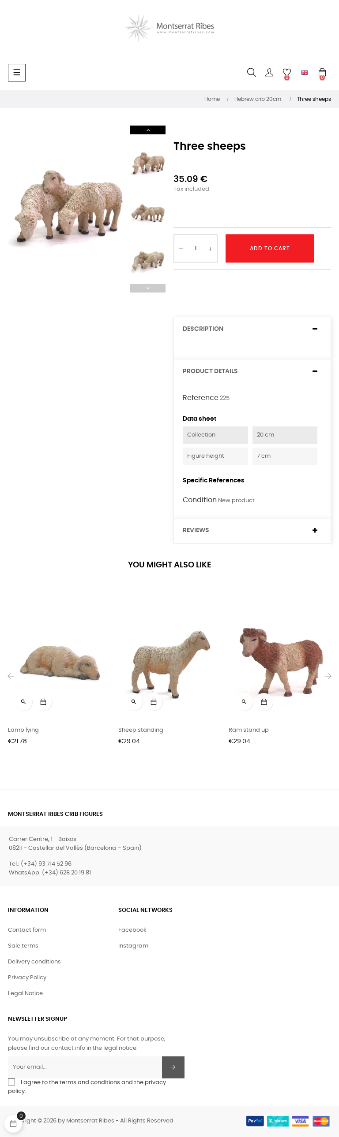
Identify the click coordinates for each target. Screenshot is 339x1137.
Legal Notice (25, 993)
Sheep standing (140, 730)
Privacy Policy (27, 978)
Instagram (133, 946)
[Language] (304, 72)
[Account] (269, 72)
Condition (200, 500)
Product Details (210, 371)
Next (148, 130)
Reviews (196, 530)
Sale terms (23, 946)
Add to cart (270, 248)
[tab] (252, 329)
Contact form (27, 930)
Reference (200, 397)
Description (203, 329)
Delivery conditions (34, 962)
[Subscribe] (173, 1067)
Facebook (132, 930)
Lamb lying (23, 730)
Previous (148, 288)
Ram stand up (249, 730)
